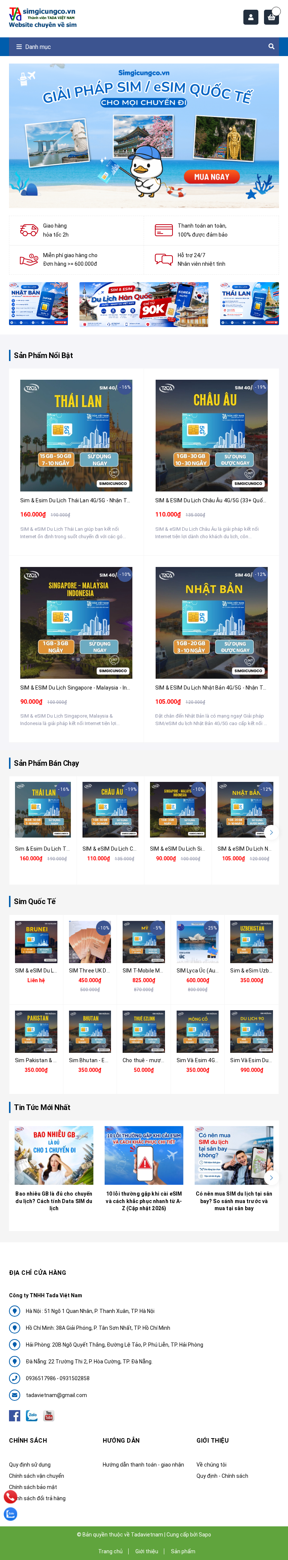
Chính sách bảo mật (33, 1487)
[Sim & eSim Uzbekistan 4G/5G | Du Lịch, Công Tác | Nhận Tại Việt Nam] (251, 942)
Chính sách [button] (28, 1440)
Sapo (205, 1535)
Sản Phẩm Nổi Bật (43, 355)
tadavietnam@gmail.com (56, 1395)
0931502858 (75, 1378)
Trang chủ (110, 1551)
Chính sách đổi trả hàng (37, 1498)
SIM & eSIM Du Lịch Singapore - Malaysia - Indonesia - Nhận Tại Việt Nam (108, 688)
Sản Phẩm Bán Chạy (46, 763)
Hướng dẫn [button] (121, 1440)
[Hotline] (10, 1497)
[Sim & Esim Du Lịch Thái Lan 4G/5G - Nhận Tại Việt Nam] (76, 435)
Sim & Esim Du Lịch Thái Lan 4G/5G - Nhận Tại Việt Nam (87, 500)
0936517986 (41, 1378)
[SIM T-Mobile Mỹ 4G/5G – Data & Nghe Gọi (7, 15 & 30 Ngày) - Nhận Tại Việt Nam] (144, 942)
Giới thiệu (146, 1551)
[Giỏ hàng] (271, 17)
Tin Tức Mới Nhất (42, 1107)
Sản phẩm (183, 1551)
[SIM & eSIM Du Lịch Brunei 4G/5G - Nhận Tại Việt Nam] (36, 942)
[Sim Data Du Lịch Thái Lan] (249, 303)
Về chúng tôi (211, 1465)
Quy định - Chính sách (222, 1476)
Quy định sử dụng (30, 1465)
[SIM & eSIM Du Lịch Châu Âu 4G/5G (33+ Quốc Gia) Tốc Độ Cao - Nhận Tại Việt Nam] (211, 435)
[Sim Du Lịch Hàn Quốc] (144, 304)
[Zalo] (10, 1514)
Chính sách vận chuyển (36, 1476)
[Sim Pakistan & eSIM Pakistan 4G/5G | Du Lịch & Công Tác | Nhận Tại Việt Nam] (36, 1031)
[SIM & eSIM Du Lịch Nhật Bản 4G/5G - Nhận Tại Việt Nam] (211, 623)
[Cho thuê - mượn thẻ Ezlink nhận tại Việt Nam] (144, 1031)
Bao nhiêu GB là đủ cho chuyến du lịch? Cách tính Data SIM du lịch (53, 1201)
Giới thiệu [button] (212, 1440)
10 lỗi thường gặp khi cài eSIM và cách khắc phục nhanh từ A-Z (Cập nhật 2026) (144, 1201)
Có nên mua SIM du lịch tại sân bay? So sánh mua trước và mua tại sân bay (234, 1201)
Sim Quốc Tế (35, 901)
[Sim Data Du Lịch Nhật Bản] (38, 303)
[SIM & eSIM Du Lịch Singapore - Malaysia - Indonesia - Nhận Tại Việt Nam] (76, 623)
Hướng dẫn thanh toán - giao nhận (143, 1465)
